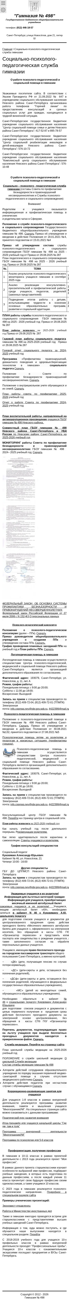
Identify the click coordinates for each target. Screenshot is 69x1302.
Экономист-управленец (16, 1205)
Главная (7, 49)
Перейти (13, 818)
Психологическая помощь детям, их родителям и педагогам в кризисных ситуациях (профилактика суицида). (34, 740)
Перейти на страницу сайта (46, 1044)
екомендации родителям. (32, 832)
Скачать (29, 233)
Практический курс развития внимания (25, 1118)
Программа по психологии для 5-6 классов (27, 1140)
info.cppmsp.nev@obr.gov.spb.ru (28, 708)
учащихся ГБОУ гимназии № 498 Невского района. (34, 419)
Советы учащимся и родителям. (40, 840)
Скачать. (40, 643)
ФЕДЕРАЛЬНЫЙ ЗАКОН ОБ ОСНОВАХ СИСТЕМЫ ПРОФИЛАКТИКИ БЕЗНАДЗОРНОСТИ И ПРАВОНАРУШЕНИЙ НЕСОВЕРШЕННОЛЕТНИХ (34, 606)
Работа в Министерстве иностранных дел (27, 1211)
